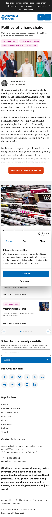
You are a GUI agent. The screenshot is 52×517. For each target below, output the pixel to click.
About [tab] (42, 241)
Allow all (26, 274)
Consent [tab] (9, 241)
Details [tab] (26, 241)
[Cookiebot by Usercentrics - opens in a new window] (38, 234)
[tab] (20, 331)
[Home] (9, 17)
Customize (24, 281)
